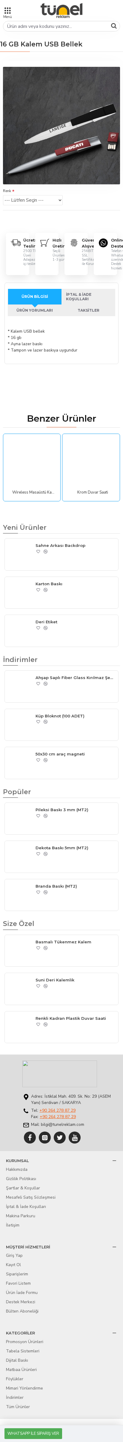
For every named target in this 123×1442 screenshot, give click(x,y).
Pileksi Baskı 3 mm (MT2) (62, 809)
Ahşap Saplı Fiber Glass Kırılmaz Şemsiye (76, 677)
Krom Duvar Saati (92, 492)
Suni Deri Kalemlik (55, 980)
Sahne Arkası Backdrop (60, 545)
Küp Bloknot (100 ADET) (60, 716)
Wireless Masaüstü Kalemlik (33, 492)
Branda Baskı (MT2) (56, 886)
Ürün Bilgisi (34, 296)
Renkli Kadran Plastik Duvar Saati (71, 1018)
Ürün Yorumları (34, 310)
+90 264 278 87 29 (57, 1110)
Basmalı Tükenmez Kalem (63, 941)
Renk (7, 190)
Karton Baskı (49, 583)
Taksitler (88, 310)
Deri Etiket (46, 621)
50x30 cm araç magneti (60, 754)
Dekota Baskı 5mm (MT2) (62, 847)
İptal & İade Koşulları (78, 296)
